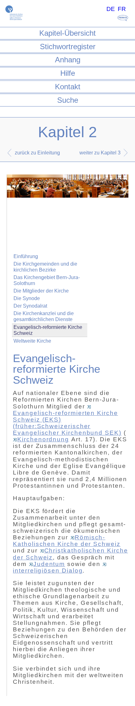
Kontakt (67, 86)
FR (122, 9)
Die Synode (27, 298)
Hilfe (67, 73)
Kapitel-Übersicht (67, 33)
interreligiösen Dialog (48, 570)
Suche (67, 100)
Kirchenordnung (43, 439)
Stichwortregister (67, 46)
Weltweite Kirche (32, 341)
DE (110, 9)
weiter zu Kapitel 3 (100, 152)
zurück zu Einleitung (37, 152)
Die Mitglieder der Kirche (41, 290)
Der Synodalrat (30, 306)
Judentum (49, 564)
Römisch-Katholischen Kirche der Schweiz (67, 540)
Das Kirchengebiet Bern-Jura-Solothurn (47, 280)
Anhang (67, 59)
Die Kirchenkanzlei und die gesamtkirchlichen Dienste (44, 316)
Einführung (26, 256)
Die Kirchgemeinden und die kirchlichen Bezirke (45, 267)
